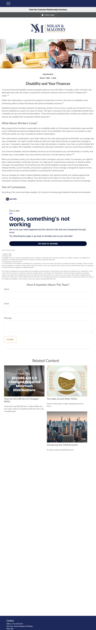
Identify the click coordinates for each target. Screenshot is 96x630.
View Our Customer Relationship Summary (48, 9)
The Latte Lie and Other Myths (62, 399)
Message (8, 318)
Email (6, 303)
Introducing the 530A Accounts (62, 445)
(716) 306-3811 (17, 624)
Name (6, 289)
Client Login (49, 14)
